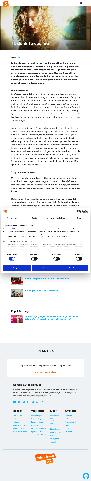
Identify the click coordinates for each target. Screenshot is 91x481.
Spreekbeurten (37, 432)
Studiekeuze (55, 429)
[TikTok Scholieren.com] (42, 403)
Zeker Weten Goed (38, 435)
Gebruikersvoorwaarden (74, 419)
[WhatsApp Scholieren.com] (29, 403)
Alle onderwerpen (55, 425)
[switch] (34, 259)
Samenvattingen (37, 422)
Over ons (68, 416)
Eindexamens (55, 432)
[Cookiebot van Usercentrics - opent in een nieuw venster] (78, 211)
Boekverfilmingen (20, 432)
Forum (52, 435)
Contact (68, 425)
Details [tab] (34, 218)
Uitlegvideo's (55, 439)
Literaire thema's (20, 425)
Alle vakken (54, 416)
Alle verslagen (36, 416)
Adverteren (69, 432)
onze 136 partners (15, 229)
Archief (53, 442)
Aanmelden (50, 372)
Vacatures (69, 429)
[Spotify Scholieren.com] (38, 403)
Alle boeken (17, 416)
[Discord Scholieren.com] (33, 403)
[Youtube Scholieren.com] (15, 403)
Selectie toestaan (45, 268)
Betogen (34, 425)
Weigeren (16, 268)
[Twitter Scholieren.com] (25, 403)
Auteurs (16, 419)
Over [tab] (79, 218)
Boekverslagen (37, 419)
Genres (16, 422)
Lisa (18, 57)
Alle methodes (54, 420)
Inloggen (39, 372)
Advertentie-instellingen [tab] (56, 218)
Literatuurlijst (18, 429)
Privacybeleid (70, 422)
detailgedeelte (81, 249)
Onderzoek (69, 435)
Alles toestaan (74, 268)
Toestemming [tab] (12, 218)
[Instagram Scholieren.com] (20, 403)
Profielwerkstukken (38, 429)
